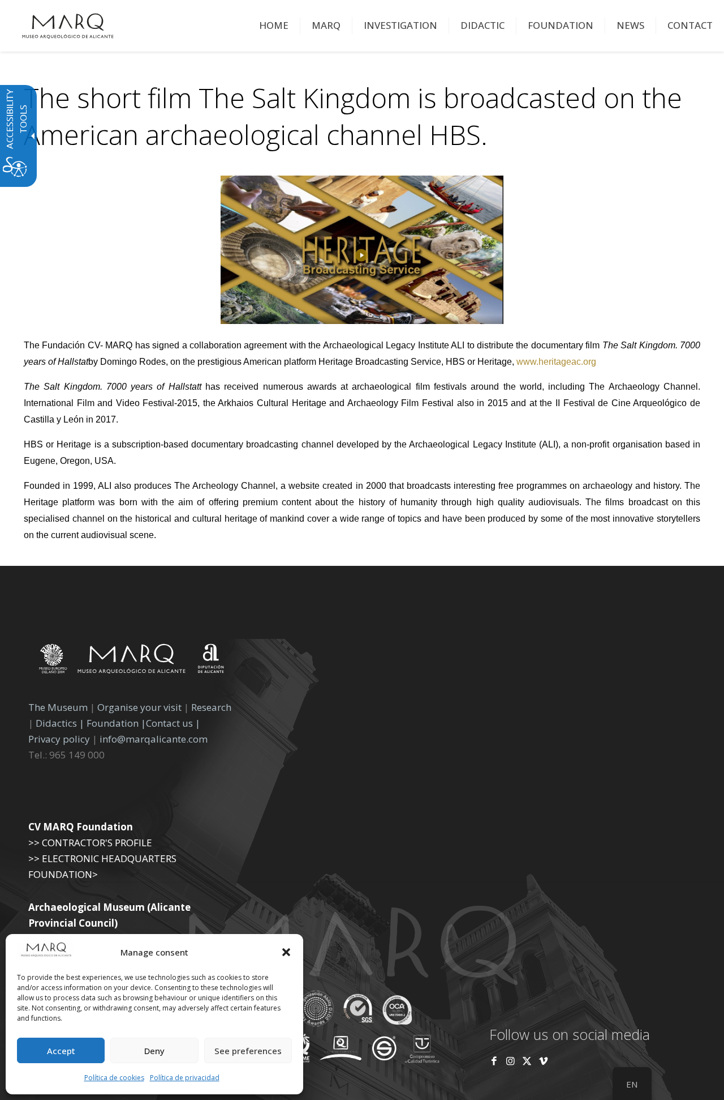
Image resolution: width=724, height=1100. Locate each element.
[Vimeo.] (543, 1060)
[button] (286, 952)
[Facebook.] (494, 1060)
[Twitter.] (528, 1060)
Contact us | (173, 723)
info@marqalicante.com (154, 738)
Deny (154, 1050)
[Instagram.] (510, 1060)
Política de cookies (114, 1077)
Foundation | (116, 723)
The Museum (58, 707)
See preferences (248, 1050)
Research (211, 707)
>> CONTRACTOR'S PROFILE (90, 842)
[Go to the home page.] (67, 25)
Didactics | (61, 723)
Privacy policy (60, 738)
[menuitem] (274, 25)
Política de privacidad (184, 1077)
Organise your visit (139, 707)
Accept (61, 1050)
